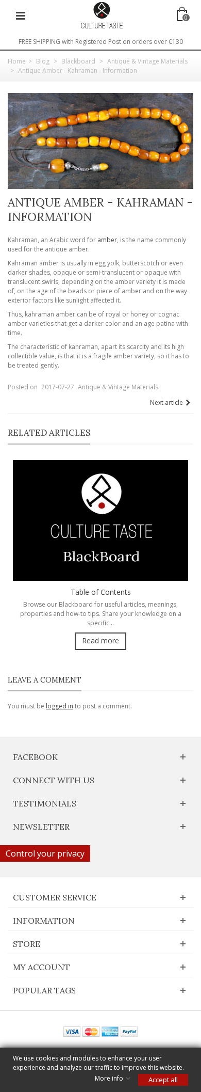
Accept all (163, 1079)
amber (107, 239)
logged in (59, 706)
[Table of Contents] (100, 519)
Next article (166, 402)
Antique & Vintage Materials (118, 387)
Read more (100, 640)
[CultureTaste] (101, 14)
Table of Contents (101, 592)
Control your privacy (45, 853)
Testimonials (44, 803)
